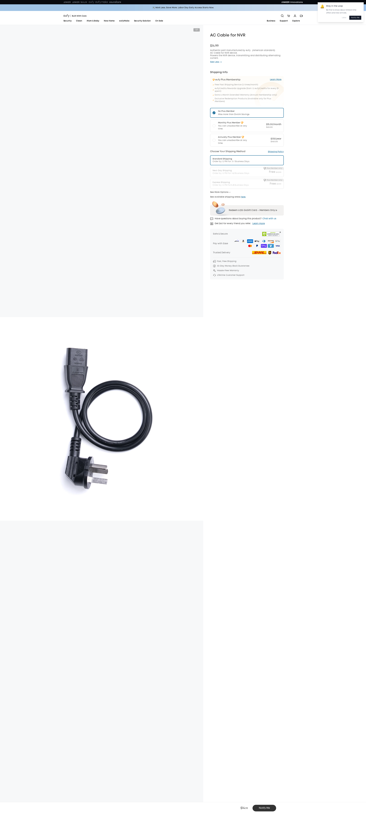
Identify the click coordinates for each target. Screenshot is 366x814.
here (243, 197)
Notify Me (355, 17)
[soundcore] (115, 2)
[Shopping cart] (288, 15)
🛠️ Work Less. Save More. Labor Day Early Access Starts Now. (183, 8)
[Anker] (67, 2)
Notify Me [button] (264, 808)
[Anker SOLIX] (79, 2)
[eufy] (91, 2)
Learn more (258, 224)
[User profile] (295, 15)
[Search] (282, 15)
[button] (216, 62)
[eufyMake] (101, 2)
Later (344, 17)
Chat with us (269, 219)
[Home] (75, 15)
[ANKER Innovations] (292, 2)
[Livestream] (301, 15)
